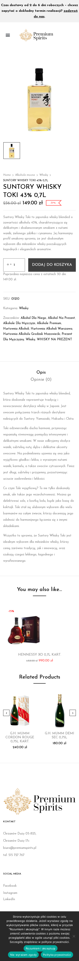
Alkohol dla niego (33, 318)
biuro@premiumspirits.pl (19, 848)
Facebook (10, 886)
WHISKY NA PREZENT (54, 339)
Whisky (43, 175)
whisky (30, 339)
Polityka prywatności (57, 954)
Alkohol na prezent (61, 318)
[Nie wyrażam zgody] (74, 936)
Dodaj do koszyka (52, 265)
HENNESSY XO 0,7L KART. (39, 654)
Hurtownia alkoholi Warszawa (51, 328)
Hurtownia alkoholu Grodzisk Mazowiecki (31, 334)
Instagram (10, 893)
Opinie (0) (41, 380)
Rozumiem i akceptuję (40, 948)
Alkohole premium (49, 323)
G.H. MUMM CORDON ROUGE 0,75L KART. (19, 737)
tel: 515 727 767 (13, 855)
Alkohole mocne (25, 175)
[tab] (41, 372)
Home (7, 175)
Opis (41, 372)
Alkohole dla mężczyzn (19, 323)
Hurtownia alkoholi (16, 328)
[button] (7, 35)
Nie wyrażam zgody (23, 954)
